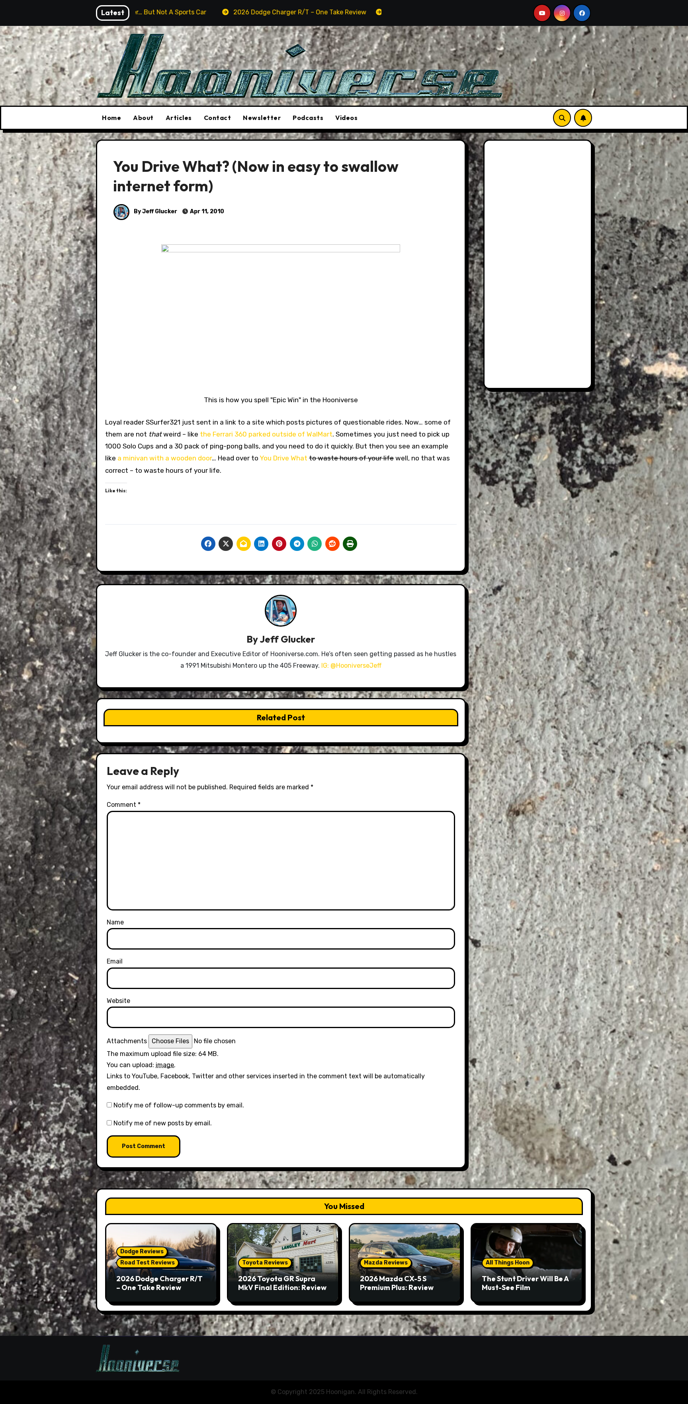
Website (118, 1001)
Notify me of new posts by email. (162, 1123)
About (143, 118)
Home (111, 118)
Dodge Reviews (142, 1251)
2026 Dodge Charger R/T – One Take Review (159, 1283)
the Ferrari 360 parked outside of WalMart (266, 434)
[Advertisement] (539, 266)
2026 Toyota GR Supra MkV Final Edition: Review (282, 1283)
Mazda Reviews (386, 1262)
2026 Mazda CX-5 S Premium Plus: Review (397, 1283)
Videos (346, 118)
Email (115, 961)
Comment (124, 804)
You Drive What (283, 458)
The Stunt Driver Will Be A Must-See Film (525, 1283)
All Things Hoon (508, 1262)
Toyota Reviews (265, 1262)
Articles (179, 118)
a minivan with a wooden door (164, 458)
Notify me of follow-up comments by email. (178, 1105)
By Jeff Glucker (155, 211)
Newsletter (262, 118)
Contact (217, 118)
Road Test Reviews (147, 1262)
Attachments (127, 1041)
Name (115, 922)
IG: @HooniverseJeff (351, 665)
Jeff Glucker (287, 639)
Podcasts (308, 118)
